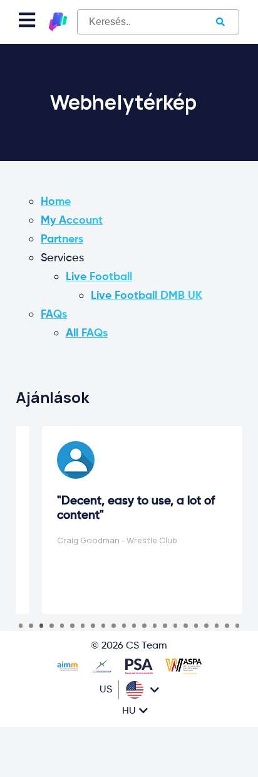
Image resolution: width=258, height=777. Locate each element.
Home (56, 201)
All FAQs (87, 333)
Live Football (99, 277)
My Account (72, 220)
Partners (62, 239)
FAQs (54, 314)
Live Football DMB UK (146, 295)
